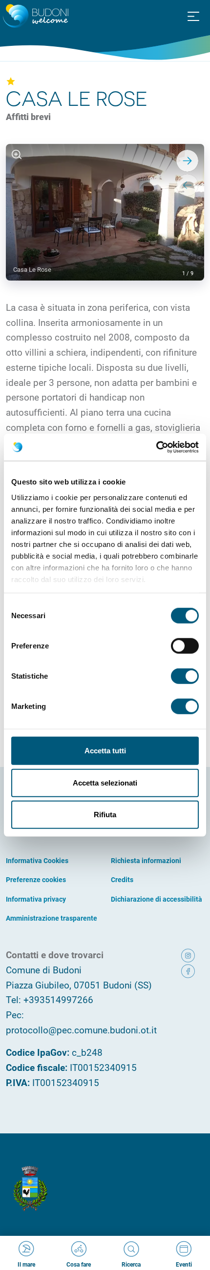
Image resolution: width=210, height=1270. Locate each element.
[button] (193, 16)
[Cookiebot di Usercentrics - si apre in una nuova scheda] (156, 447)
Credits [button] (122, 879)
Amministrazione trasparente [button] (51, 918)
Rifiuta (105, 814)
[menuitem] (193, 15)
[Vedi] (17, 155)
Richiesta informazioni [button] (146, 860)
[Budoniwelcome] (34, 16)
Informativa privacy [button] (36, 899)
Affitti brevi (28, 116)
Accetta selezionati (105, 782)
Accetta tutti (105, 750)
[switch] (185, 646)
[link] (190, 955)
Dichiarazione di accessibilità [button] (156, 899)
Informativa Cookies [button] (37, 860)
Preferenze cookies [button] (36, 879)
